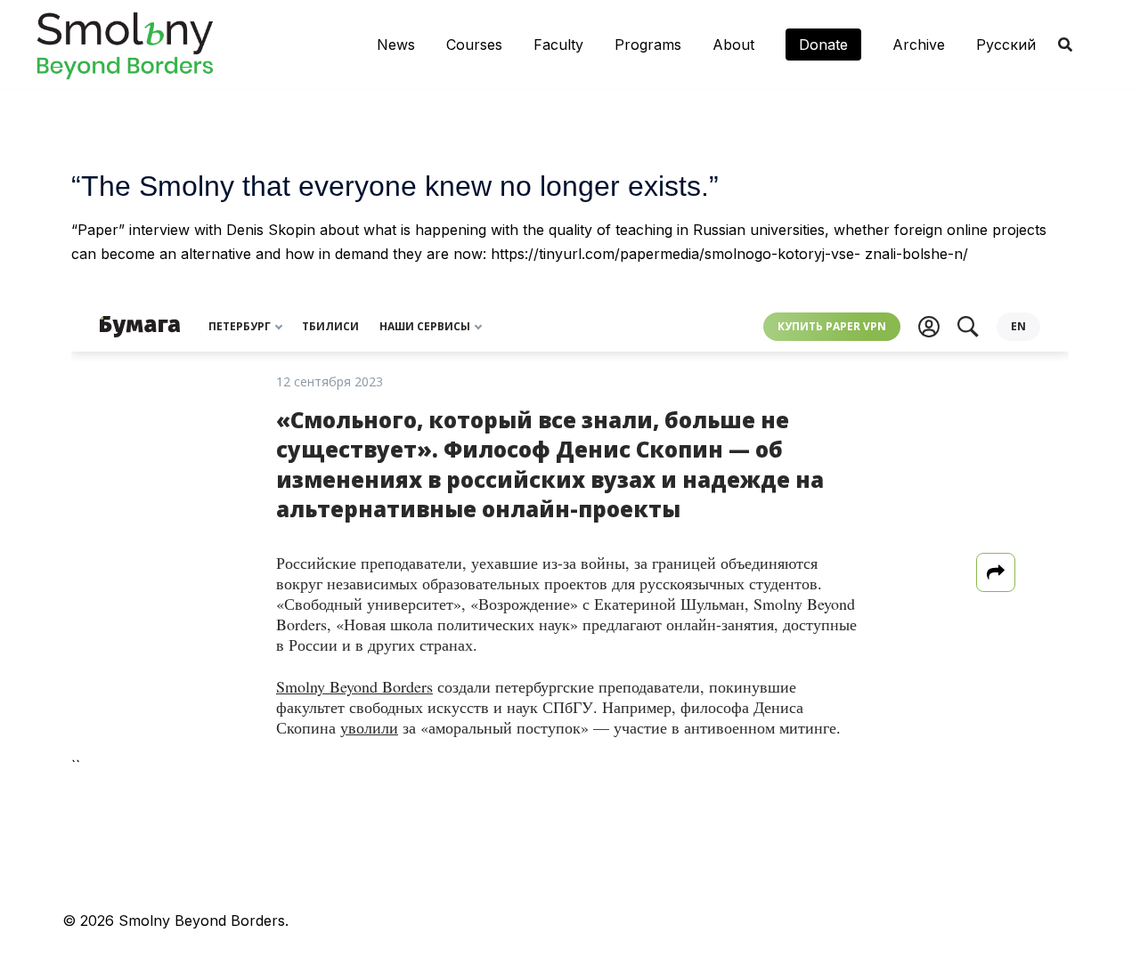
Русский (1006, 44)
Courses (474, 44)
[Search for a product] (1065, 44)
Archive (918, 44)
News (396, 44)
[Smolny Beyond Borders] (125, 43)
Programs (648, 44)
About (733, 44)
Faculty (558, 44)
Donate (823, 44)
